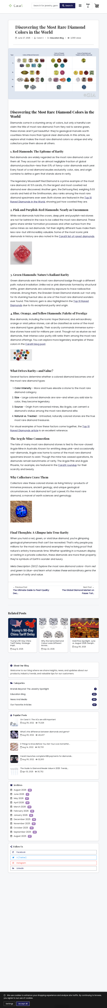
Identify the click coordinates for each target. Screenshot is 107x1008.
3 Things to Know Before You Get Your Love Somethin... (45, 744)
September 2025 (25, 831)
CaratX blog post (35, 344)
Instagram (21, 863)
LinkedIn (20, 868)
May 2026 (21, 798)
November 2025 (24, 823)
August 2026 (22, 789)
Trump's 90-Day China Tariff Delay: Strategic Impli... (20, 643)
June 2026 (21, 794)
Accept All (23, 1003)
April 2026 (21, 802)
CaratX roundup (67, 465)
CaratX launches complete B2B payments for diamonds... (46, 756)
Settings (9, 1003)
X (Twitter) (21, 857)
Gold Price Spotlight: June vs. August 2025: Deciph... (83, 642)
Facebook (20, 852)
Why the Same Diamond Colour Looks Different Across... (52, 643)
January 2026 (23, 815)
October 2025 (23, 827)
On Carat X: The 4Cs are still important (38, 719)
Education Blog (57, 38)
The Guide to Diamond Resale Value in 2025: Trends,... (44, 768)
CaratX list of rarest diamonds (76, 236)
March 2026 (22, 806)
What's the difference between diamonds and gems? (44, 731)
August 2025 (22, 836)
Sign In (88, 5)
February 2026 (23, 810)
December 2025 (24, 819)
